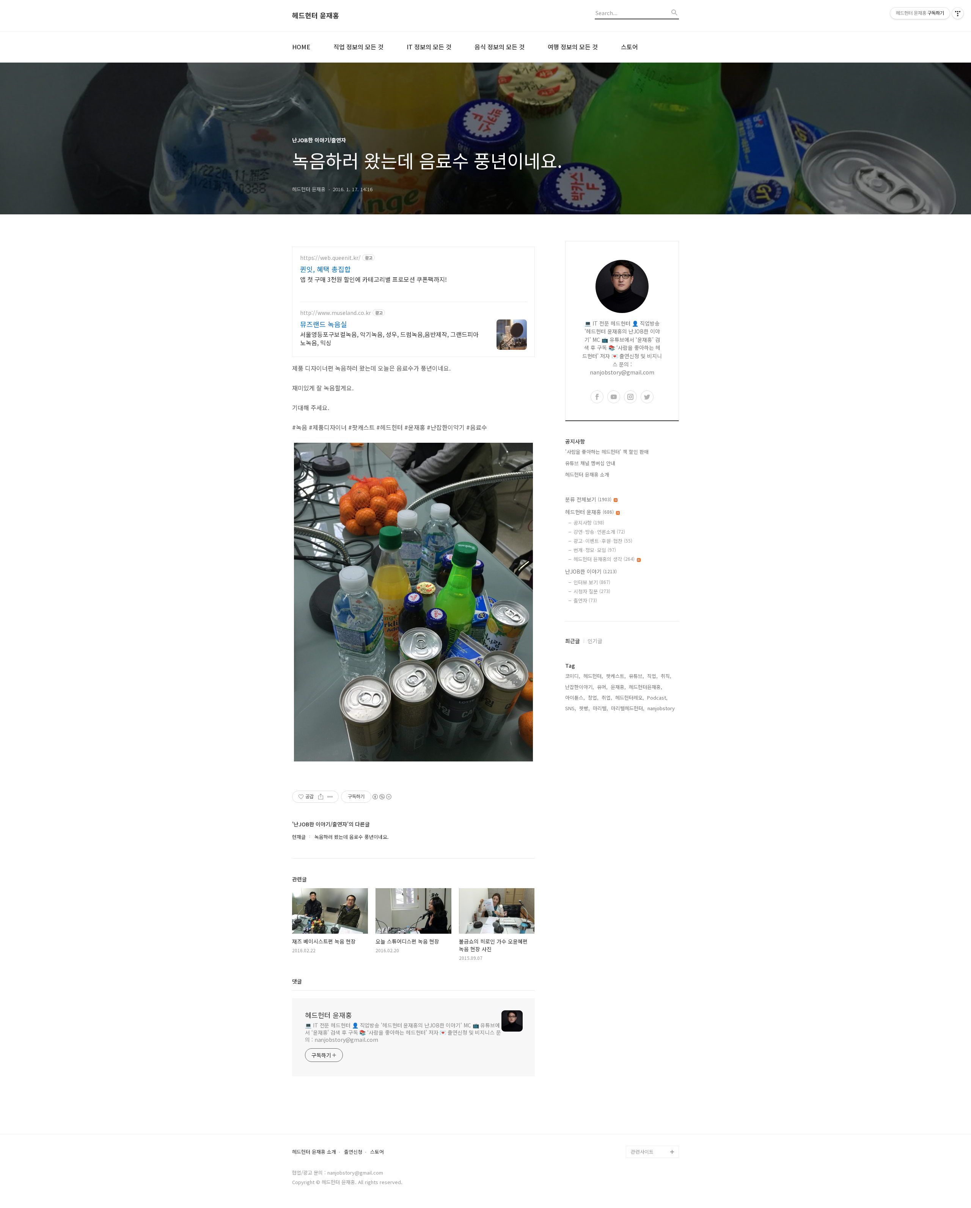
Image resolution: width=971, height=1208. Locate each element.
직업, (652, 676)
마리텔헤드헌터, (627, 708)
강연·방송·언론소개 (599, 531)
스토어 (629, 46)
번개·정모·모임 (594, 550)
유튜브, (636, 676)
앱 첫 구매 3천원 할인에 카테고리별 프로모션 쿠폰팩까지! (373, 279)
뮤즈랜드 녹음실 (323, 324)
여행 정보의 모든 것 (573, 46)
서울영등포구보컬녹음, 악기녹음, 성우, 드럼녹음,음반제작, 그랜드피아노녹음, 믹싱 (389, 338)
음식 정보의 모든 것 (500, 46)
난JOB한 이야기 (591, 571)
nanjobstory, (661, 708)
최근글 (572, 641)
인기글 (595, 641)
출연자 (585, 600)
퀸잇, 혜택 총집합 (325, 269)
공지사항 (588, 522)
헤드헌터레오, (629, 697)
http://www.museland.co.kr (335, 313)
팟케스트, (616, 676)
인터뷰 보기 (591, 582)
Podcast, (657, 697)
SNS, (570, 708)
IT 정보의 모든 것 (429, 46)
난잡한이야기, (579, 687)
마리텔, (600, 708)
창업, (593, 697)
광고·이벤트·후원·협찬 (602, 540)
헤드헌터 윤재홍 (315, 15)
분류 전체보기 (588, 499)
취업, (607, 697)
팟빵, (584, 708)
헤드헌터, (593, 676)
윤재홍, (618, 687)
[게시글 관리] (330, 796)
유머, (602, 687)
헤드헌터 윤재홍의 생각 (604, 559)
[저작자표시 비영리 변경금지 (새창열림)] (381, 797)
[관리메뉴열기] (957, 13)
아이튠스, (575, 697)
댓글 (297, 981)
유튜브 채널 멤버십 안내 (590, 463)
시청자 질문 (591, 591)
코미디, (572, 676)
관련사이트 (642, 1151)
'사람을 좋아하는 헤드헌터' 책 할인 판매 (607, 451)
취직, (666, 676)
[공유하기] (320, 796)
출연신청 (353, 1152)
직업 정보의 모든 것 (358, 46)
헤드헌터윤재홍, (645, 687)
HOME (301, 46)
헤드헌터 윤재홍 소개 (587, 474)
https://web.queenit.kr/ (330, 258)
